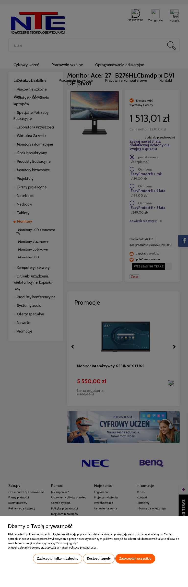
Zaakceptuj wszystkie (135, 558)
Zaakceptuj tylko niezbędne (57, 558)
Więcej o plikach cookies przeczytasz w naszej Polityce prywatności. (52, 547)
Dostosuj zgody (99, 558)
